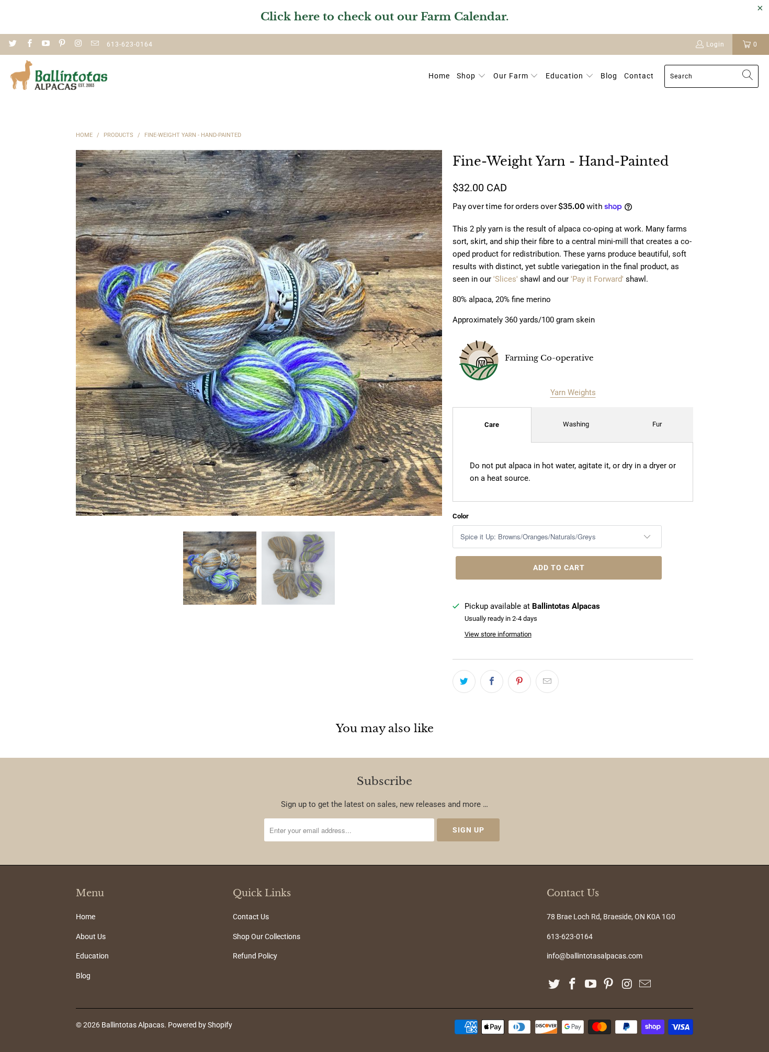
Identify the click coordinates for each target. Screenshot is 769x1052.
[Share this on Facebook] (491, 681)
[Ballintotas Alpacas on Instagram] (77, 44)
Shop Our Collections (266, 936)
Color (461, 516)
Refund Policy (255, 956)
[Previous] (83, 333)
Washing (576, 424)
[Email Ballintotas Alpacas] (93, 44)
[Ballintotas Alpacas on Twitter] (12, 44)
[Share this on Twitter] (464, 681)
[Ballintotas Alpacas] (58, 76)
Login (715, 44)
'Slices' (505, 279)
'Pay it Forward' (597, 279)
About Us (91, 936)
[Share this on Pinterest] (519, 681)
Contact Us (251, 916)
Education (92, 956)
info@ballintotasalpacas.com (594, 956)
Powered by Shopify (200, 1025)
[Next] (434, 333)
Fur (657, 424)
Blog (83, 976)
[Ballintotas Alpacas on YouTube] (45, 44)
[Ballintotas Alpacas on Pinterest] (61, 44)
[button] (471, 76)
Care (491, 425)
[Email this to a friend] (547, 681)
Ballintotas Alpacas (132, 1025)
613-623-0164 (130, 44)
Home (85, 916)
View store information (498, 634)
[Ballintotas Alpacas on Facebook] (28, 44)
